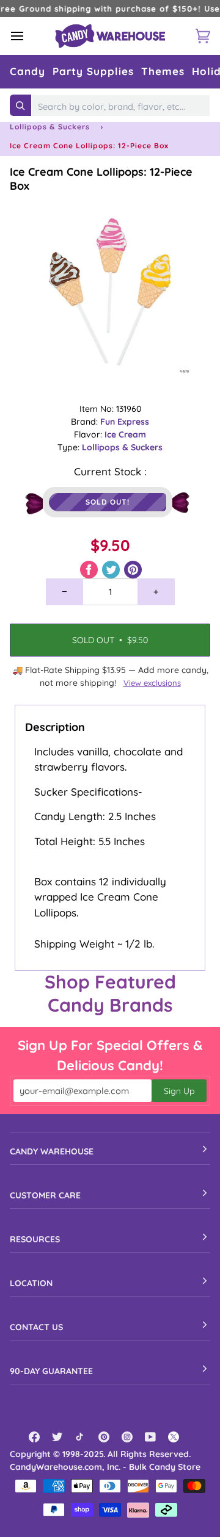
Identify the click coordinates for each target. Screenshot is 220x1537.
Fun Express (124, 421)
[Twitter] (57, 1436)
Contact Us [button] (36, 1327)
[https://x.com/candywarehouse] (173, 1436)
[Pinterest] (103, 1436)
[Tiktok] (80, 1436)
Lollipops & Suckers (50, 126)
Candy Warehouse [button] (52, 1151)
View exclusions (152, 683)
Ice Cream (125, 434)
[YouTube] (150, 1436)
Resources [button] (35, 1239)
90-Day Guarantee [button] (51, 1371)
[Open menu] (28, 36)
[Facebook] (34, 1436)
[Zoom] (110, 293)
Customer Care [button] (45, 1195)
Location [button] (31, 1283)
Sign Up (179, 1090)
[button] (27, 71)
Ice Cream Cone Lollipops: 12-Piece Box (101, 179)
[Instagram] (127, 1436)
